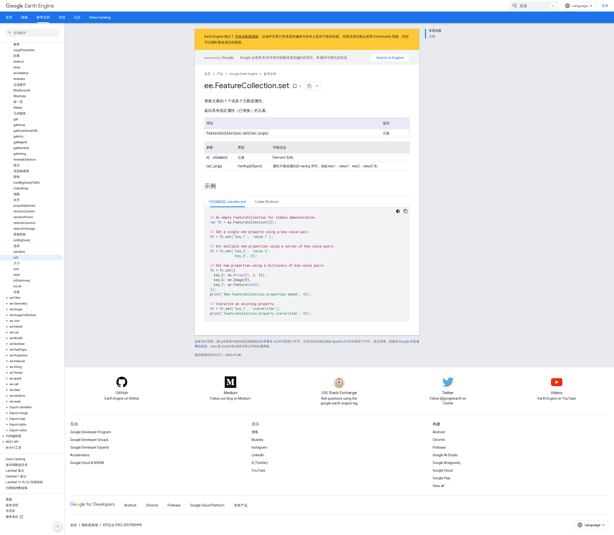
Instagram (259, 447)
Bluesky (257, 440)
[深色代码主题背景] (398, 211)
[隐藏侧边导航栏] (58, 526)
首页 (9, 17)
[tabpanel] (307, 264)
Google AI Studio (445, 455)
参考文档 (43, 17)
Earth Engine (39, 6)
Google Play (441, 478)
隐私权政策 (90, 525)
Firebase (439, 447)
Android (439, 432)
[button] (31, 298)
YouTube (258, 470)
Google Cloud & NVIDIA (87, 463)
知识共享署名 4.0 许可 (269, 341)
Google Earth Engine (243, 74)
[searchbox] (32, 32)
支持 (62, 17)
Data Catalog (100, 17)
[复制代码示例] (405, 211)
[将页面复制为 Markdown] (309, 86)
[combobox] (534, 5)
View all (438, 486)
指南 (24, 17)
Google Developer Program (90, 432)
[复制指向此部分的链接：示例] (220, 186)
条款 (73, 525)
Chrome (439, 440)
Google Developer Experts (89, 447)
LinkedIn (258, 455)
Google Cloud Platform (207, 505)
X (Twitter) (260, 463)
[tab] (227, 201)
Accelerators (80, 455)
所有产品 (241, 505)
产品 (220, 74)
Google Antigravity (446, 463)
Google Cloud (443, 470)
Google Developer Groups (89, 440)
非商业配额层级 (247, 36)
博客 (255, 432)
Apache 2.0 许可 (343, 341)
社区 (77, 17)
